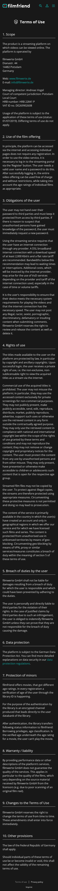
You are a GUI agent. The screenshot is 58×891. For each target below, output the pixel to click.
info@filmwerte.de (22, 82)
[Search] (40, 6)
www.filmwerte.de (20, 78)
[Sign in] (47, 6)
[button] (53, 6)
